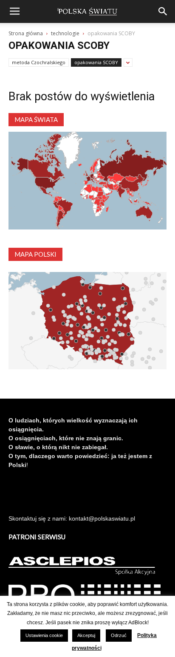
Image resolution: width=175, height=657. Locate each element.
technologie (65, 33)
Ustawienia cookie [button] (44, 635)
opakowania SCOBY (96, 62)
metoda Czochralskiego (38, 62)
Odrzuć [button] (119, 635)
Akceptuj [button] (86, 635)
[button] (163, 11)
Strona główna (25, 33)
